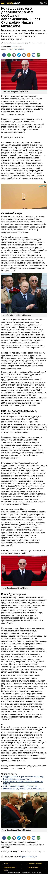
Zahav (10, 3)
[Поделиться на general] (14, 55)
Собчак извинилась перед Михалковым (20, 786)
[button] (45, 182)
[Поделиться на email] (24, 55)
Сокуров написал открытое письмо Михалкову (23, 777)
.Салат (16, 3)
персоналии (39, 43)
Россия (31, 43)
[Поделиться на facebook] (4, 55)
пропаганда (22, 43)
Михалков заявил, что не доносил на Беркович (23, 789)
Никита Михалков (10, 43)
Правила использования (35, 863)
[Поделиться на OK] (29, 55)
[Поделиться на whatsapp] (9, 55)
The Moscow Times (16, 49)
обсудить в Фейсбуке (28, 857)
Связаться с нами (33, 867)
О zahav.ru (7, 863)
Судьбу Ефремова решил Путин (17, 779)
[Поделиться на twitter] (19, 55)
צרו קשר (6, 870)
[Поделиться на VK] (33, 55)
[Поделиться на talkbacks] (38, 55)
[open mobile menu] (2, 2)
